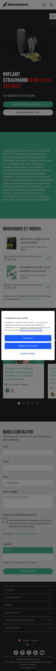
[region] (28, 335)
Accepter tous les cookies (28, 346)
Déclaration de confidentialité (31, 330)
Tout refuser (28, 338)
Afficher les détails (27, 353)
